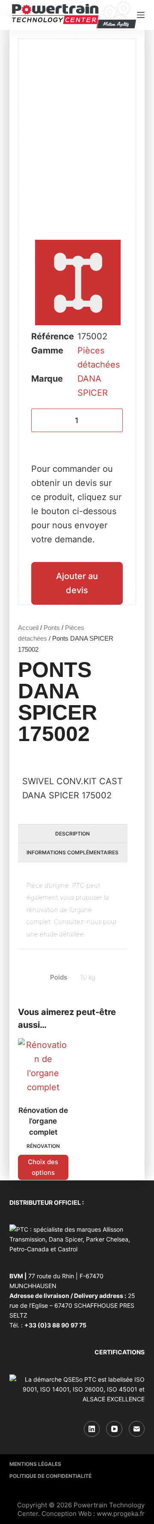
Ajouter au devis (77, 583)
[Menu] (141, 15)
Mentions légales (35, 1464)
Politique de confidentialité (50, 1476)
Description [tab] (72, 833)
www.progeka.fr (121, 1513)
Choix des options (43, 1167)
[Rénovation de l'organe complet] (43, 1066)
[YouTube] (114, 1429)
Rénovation (43, 1146)
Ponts (52, 627)
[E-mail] (137, 1429)
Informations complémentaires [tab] (72, 852)
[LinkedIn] (92, 1429)
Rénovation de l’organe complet (43, 1121)
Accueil (28, 627)
